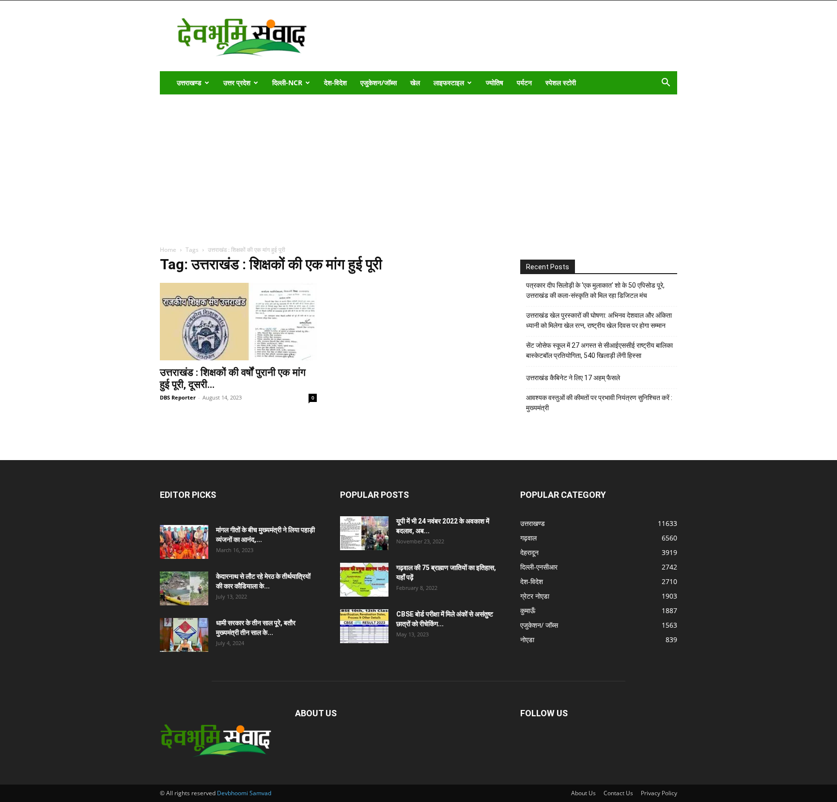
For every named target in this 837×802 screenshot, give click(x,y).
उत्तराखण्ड (189, 82)
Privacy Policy (659, 793)
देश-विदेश (335, 82)
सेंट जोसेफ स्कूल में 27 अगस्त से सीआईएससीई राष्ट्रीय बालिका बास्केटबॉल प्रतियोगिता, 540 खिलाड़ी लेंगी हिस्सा (599, 350)
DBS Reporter (178, 397)
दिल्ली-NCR (287, 82)
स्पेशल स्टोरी (560, 82)
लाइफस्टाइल (449, 82)
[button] (665, 83)
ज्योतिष (494, 82)
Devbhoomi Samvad (244, 793)
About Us (583, 793)
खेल (415, 82)
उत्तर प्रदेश (236, 82)
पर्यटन (524, 82)
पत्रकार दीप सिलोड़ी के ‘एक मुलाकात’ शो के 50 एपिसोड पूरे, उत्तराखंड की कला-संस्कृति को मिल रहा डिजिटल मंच (595, 290)
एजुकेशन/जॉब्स (378, 82)
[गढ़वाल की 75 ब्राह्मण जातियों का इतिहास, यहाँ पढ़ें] (364, 580)
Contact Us (618, 793)
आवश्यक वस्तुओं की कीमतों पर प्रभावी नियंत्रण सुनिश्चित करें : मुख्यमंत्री (599, 403)
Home (168, 250)
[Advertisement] (418, 167)
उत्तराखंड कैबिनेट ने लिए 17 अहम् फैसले (573, 378)
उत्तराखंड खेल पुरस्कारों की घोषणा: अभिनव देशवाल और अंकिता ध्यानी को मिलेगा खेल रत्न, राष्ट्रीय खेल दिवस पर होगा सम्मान (599, 320)
